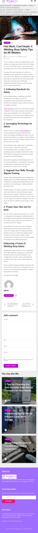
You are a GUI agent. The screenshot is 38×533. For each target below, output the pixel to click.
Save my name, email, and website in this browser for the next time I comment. (18, 360)
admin (7, 56)
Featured (7, 42)
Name (5, 340)
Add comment (24, 56)
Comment (6, 319)
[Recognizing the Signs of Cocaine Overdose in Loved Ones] (19, 449)
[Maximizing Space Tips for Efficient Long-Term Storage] (19, 420)
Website (5, 352)
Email (5, 346)
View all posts (8, 295)
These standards (8, 108)
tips (17, 275)
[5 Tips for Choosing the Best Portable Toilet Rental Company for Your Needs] (19, 390)
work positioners (24, 130)
